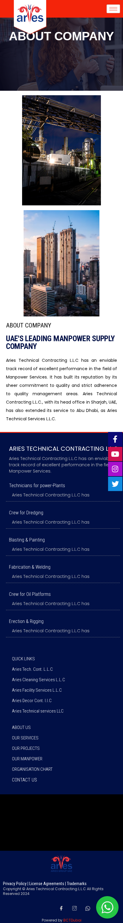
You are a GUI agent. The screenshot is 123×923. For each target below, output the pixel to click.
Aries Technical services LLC (38, 711)
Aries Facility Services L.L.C (37, 690)
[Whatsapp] (87, 908)
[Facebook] (61, 908)
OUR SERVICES (25, 738)
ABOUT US (21, 727)
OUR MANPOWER (27, 759)
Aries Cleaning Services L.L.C (38, 679)
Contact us (24, 780)
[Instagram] (74, 908)
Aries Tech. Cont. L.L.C (32, 669)
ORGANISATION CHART (32, 769)
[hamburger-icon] (113, 8)
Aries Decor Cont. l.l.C (32, 700)
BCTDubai (72, 920)
